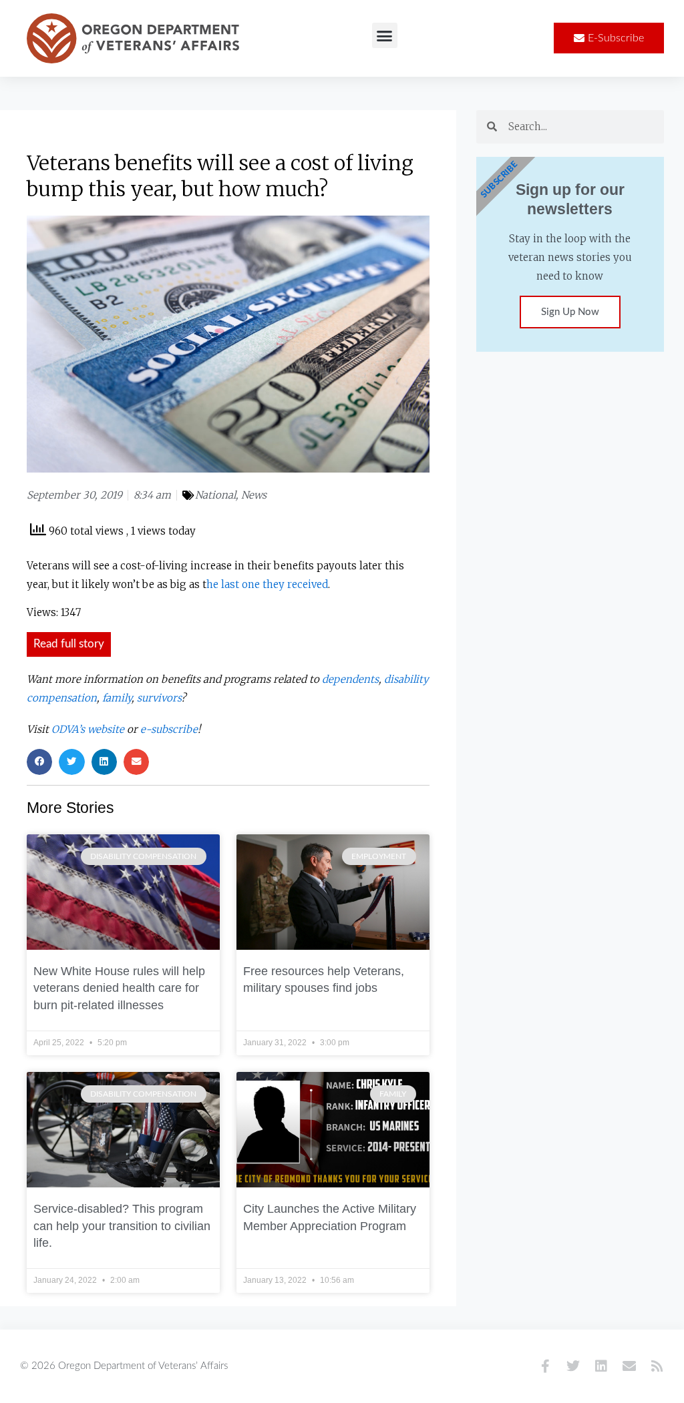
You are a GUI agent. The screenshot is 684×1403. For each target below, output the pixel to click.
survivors (159, 697)
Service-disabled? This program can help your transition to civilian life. (121, 1225)
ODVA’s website (87, 729)
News (254, 495)
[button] (384, 35)
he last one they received (267, 584)
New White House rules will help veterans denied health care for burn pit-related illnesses (119, 988)
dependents (350, 679)
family (117, 697)
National (215, 495)
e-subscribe (169, 729)
